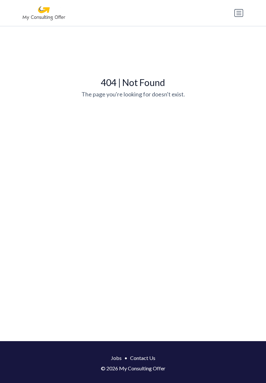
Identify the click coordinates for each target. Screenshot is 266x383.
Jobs (116, 358)
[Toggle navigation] (239, 13)
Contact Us (142, 358)
